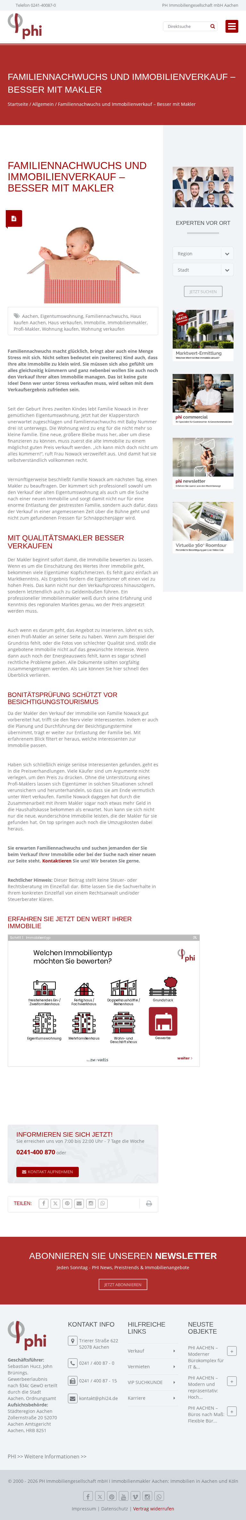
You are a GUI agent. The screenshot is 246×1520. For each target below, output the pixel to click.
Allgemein (43, 104)
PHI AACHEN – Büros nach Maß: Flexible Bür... (206, 1414)
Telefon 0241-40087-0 (36, 5)
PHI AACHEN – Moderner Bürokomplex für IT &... (206, 1357)
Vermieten (139, 1366)
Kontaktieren (56, 861)
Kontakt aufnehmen (50, 1172)
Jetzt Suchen (203, 291)
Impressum (84, 1509)
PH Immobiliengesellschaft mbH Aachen (200, 5)
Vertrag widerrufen (153, 1509)
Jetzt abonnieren (123, 1284)
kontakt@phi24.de (98, 1398)
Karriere (136, 1398)
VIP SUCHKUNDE (145, 1382)
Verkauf (136, 1351)
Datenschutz (114, 1509)
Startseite (18, 104)
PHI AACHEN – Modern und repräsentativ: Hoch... (203, 1387)
